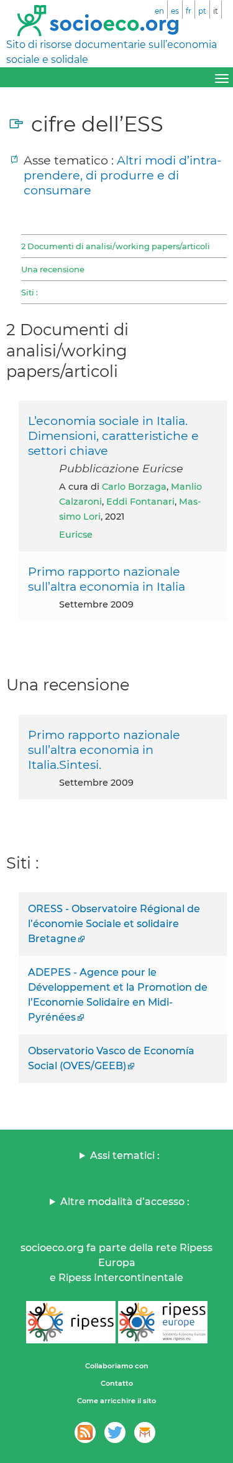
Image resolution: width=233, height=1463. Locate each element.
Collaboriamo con (116, 1365)
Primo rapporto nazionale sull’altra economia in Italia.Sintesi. (104, 749)
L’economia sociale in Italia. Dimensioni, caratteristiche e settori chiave (113, 435)
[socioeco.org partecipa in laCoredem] (144, 1432)
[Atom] (85, 1432)
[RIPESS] (71, 1322)
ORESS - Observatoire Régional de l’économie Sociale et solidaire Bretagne (114, 924)
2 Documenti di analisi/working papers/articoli (115, 246)
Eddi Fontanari (140, 501)
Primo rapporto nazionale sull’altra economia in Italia (106, 579)
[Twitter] (115, 1432)
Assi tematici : (125, 1155)
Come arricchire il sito (116, 1400)
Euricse (76, 534)
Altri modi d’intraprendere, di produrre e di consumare (122, 175)
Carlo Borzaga (134, 486)
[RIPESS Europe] (163, 1322)
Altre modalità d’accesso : (125, 1202)
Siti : (29, 292)
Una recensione (53, 269)
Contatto (117, 1383)
